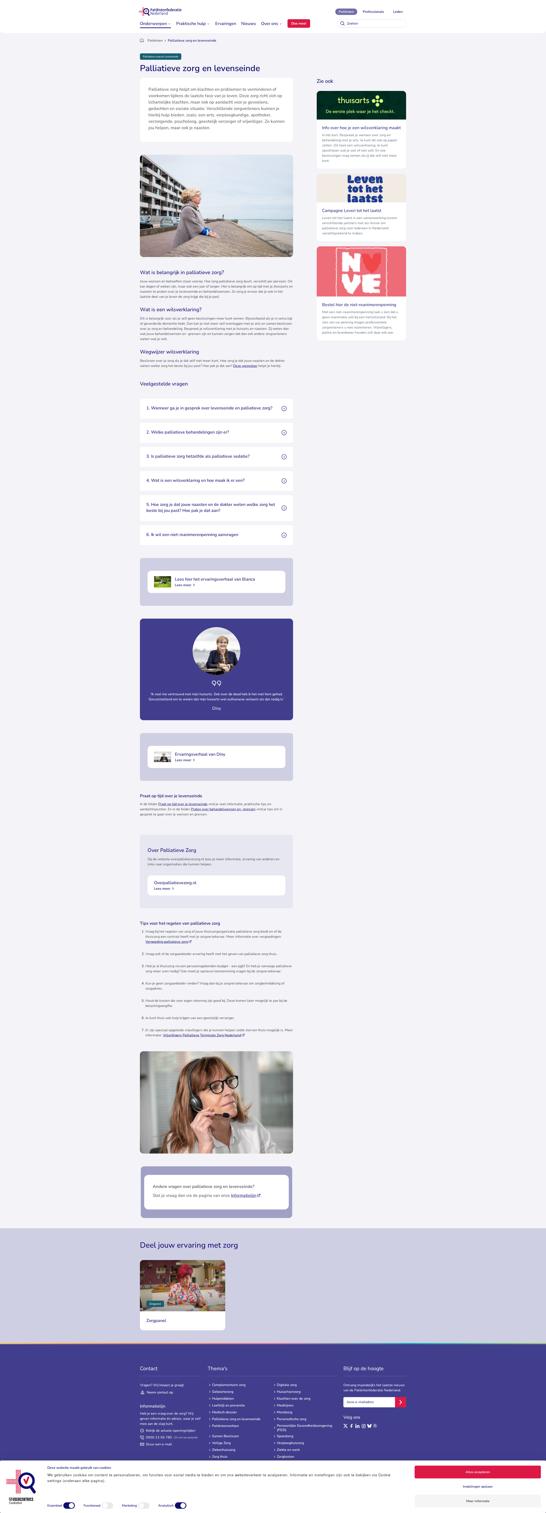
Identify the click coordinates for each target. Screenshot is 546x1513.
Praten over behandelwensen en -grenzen (223, 809)
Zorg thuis (220, 1457)
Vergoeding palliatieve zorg (166, 942)
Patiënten (346, 11)
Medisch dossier (224, 1412)
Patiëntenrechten (225, 1426)
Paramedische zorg (291, 1419)
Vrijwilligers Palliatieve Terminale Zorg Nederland (202, 1035)
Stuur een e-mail (159, 1444)
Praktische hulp (191, 23)
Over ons (269, 23)
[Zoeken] (342, 23)
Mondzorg (284, 1412)
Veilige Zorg (221, 1443)
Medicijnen (285, 1405)
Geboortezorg (222, 1392)
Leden (398, 11)
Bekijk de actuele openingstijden (170, 1430)
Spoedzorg (285, 1436)
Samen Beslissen (225, 1436)
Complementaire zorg (228, 1385)
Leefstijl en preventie (228, 1405)
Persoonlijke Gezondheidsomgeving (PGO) (304, 1428)
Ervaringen (225, 23)
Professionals (373, 11)
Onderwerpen (153, 23)
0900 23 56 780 (172, 1437)
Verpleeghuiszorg (290, 1443)
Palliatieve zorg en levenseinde (236, 1419)
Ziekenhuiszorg (223, 1450)
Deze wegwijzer (245, 366)
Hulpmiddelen (223, 1398)
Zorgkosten (285, 1457)
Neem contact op (160, 1392)
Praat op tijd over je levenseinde (183, 804)
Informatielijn (243, 1195)
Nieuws (248, 23)
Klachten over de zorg (293, 1398)
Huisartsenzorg (289, 1392)
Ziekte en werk (288, 1450)
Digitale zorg (287, 1385)
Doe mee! (298, 23)
